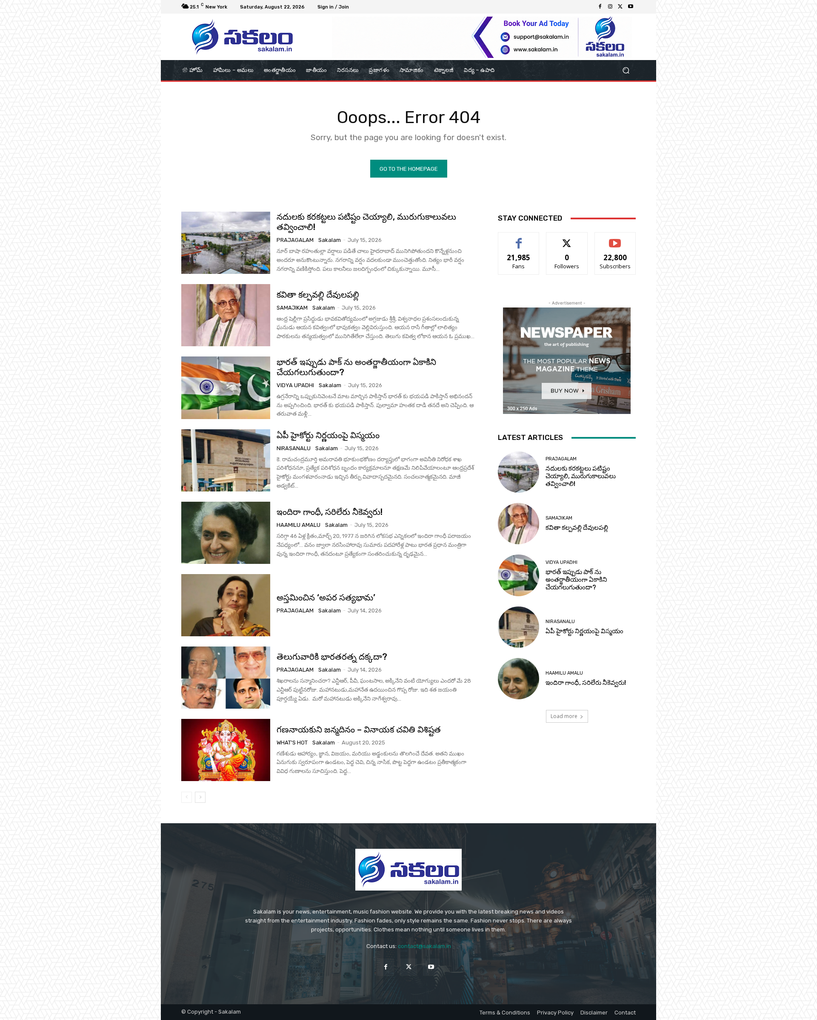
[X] (620, 7)
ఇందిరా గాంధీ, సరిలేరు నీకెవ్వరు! (330, 512)
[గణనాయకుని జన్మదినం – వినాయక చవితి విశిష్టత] (225, 750)
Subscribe (615, 239)
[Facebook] (600, 7)
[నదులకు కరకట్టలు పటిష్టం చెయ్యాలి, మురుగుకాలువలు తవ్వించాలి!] (225, 243)
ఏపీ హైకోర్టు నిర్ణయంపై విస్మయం (328, 435)
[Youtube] (631, 7)
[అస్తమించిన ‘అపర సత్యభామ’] (225, 605)
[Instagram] (610, 7)
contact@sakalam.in (424, 946)
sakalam (329, 240)
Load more (564, 716)
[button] (626, 70)
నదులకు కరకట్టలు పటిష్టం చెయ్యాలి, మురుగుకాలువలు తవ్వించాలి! (581, 476)
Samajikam (292, 307)
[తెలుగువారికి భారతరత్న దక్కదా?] (225, 677)
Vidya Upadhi (295, 385)
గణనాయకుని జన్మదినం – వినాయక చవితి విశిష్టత (359, 729)
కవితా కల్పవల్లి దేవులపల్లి (318, 295)
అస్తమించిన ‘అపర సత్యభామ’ (326, 597)
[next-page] (200, 797)
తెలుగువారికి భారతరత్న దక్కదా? (332, 657)
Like (519, 239)
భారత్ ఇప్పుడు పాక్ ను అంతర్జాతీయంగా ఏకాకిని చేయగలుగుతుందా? (356, 367)
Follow (567, 239)
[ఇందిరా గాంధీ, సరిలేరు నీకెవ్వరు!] (225, 533)
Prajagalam (295, 240)
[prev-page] (186, 797)
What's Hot (292, 742)
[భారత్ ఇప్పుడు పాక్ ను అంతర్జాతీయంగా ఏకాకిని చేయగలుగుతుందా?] (225, 387)
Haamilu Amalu (298, 525)
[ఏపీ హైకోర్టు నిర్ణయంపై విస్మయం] (225, 460)
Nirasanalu (294, 448)
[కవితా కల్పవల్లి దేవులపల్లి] (225, 315)
